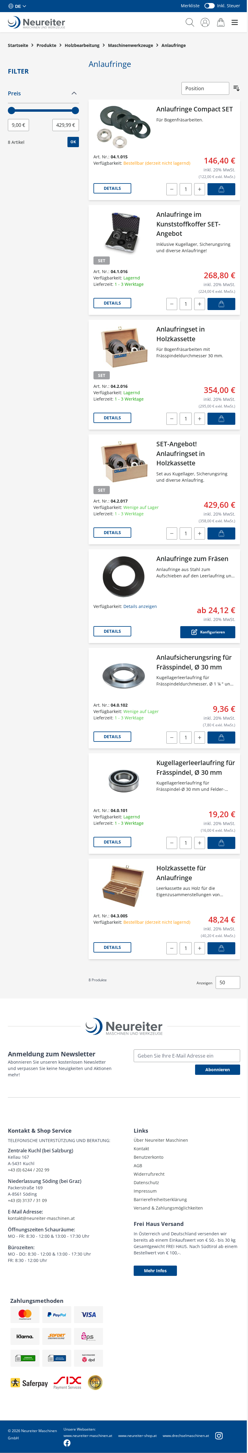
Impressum (145, 1191)
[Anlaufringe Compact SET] (123, 127)
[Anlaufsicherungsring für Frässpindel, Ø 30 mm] (123, 675)
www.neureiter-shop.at (137, 1435)
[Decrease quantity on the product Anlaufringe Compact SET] (171, 189)
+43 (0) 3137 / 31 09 (27, 1200)
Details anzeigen (140, 606)
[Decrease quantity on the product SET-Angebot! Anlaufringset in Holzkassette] (171, 533)
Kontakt (141, 1148)
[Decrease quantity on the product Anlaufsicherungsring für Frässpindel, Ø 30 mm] (171, 737)
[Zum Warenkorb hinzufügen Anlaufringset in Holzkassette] (221, 419)
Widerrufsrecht (149, 1174)
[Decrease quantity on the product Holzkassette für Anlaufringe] (171, 948)
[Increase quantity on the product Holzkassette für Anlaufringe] (199, 948)
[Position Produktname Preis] (205, 88)
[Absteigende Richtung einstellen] (236, 88)
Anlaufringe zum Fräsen (192, 558)
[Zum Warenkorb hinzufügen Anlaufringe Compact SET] (221, 189)
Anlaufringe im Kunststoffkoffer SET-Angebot (188, 224)
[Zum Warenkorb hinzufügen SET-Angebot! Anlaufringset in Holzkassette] (221, 533)
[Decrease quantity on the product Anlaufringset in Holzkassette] (171, 419)
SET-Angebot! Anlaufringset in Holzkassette (180, 453)
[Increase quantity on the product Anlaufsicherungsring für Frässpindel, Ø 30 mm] (199, 737)
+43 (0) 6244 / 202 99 (28, 1170)
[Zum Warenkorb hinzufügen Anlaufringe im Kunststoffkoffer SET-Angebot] (221, 304)
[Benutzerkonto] (205, 22)
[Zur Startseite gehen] (36, 22)
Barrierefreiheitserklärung (160, 1199)
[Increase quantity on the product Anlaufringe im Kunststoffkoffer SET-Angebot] (199, 304)
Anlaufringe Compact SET (194, 109)
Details (112, 188)
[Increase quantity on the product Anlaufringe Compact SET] (199, 189)
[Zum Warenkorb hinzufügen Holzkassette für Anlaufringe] (221, 948)
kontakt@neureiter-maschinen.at (41, 1218)
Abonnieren (217, 1069)
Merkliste (190, 5)
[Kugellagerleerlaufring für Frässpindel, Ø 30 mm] (123, 781)
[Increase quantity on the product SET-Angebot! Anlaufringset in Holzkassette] (199, 533)
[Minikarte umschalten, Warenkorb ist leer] (221, 22)
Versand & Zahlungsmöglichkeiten (168, 1208)
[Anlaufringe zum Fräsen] (123, 576)
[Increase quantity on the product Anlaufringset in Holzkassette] (199, 419)
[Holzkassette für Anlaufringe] (123, 886)
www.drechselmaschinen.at (186, 1435)
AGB (138, 1165)
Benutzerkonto (148, 1157)
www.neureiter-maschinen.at (88, 1435)
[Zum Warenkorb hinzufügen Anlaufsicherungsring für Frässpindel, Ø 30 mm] (221, 737)
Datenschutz (146, 1182)
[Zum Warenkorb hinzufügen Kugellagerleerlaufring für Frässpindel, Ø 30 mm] (221, 843)
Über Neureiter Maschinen (161, 1140)
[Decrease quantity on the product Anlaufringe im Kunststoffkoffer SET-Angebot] (171, 304)
